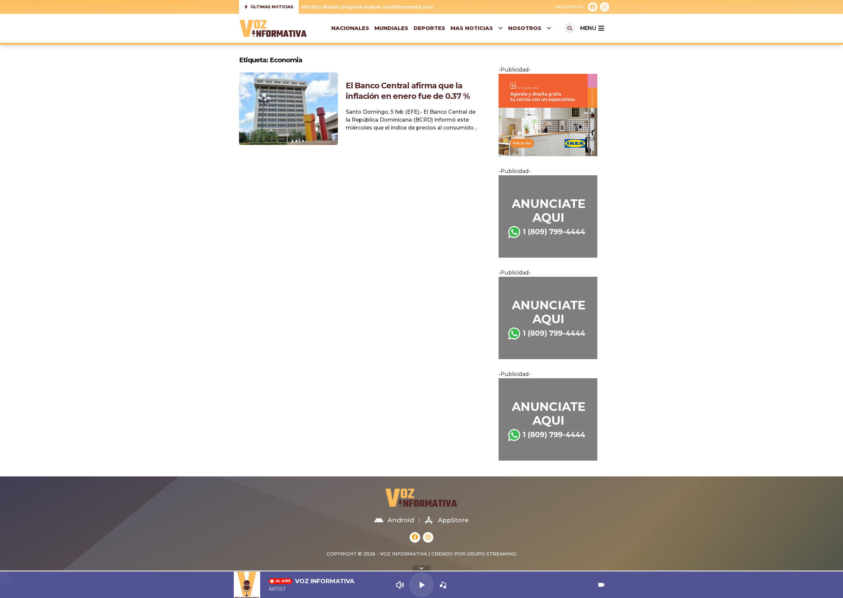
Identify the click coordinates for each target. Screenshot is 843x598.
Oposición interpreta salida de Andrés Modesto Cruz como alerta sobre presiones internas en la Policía (428, 7)
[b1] (551, 216)
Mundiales (391, 28)
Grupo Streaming (492, 554)
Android (401, 520)
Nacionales (350, 28)
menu (588, 28)
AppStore (453, 520)
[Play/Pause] (421, 584)
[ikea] (551, 115)
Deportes (429, 28)
